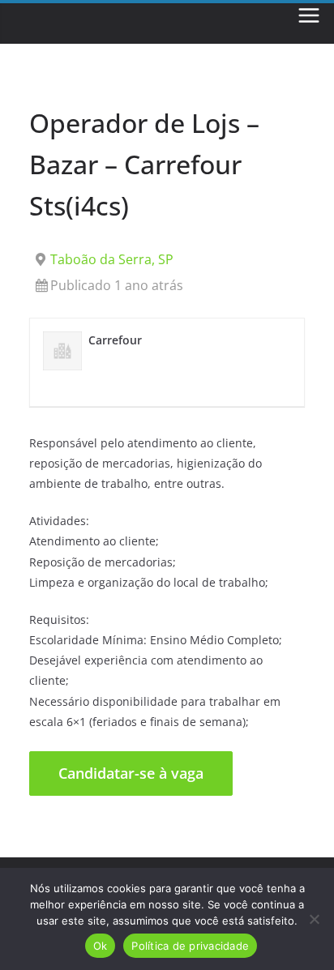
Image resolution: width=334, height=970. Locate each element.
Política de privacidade (190, 945)
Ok (100, 945)
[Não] (314, 919)
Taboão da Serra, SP (111, 259)
